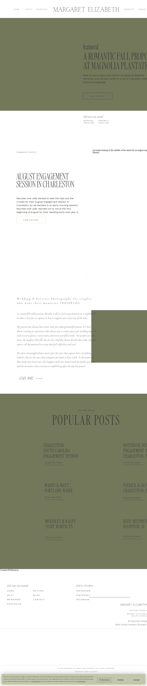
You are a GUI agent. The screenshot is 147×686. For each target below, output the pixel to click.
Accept (137, 680)
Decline (120, 680)
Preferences (104, 680)
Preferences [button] (81, 681)
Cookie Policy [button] (36, 681)
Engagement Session (27, 152)
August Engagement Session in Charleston (45, 180)
